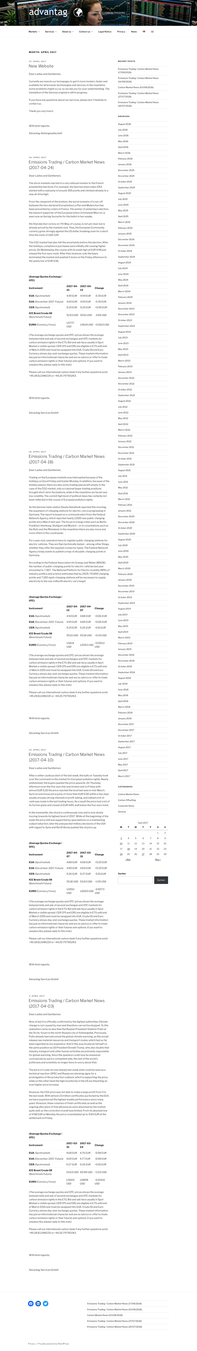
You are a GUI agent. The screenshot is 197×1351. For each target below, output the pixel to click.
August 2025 (124, 193)
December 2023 (126, 308)
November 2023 (126, 314)
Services (49, 31)
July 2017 (122, 753)
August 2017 (124, 747)
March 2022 (124, 429)
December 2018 (126, 655)
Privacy (121, 31)
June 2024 (123, 274)
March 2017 (124, 776)
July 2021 (122, 476)
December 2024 (126, 239)
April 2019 (123, 632)
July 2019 (122, 614)
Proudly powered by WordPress (53, 1343)
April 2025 (123, 216)
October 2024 (125, 251)
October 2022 (125, 389)
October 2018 (125, 666)
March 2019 (124, 637)
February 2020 (125, 574)
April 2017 (123, 770)
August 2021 (124, 470)
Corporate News (126, 805)
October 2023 (125, 320)
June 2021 (123, 481)
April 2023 (123, 354)
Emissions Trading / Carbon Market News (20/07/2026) (114, 1326)
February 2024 (125, 297)
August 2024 (124, 262)
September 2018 (126, 672)
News (134, 31)
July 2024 (123, 268)
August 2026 (124, 124)
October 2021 (125, 458)
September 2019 (126, 603)
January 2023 (125, 372)
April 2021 (123, 493)
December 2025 (126, 170)
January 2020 (125, 579)
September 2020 (126, 533)
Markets (33, 31)
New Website (41, 66)
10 (121, 843)
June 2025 (123, 204)
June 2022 (123, 412)
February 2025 (125, 228)
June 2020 (123, 551)
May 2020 (123, 556)
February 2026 (125, 158)
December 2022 (126, 378)
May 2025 (123, 210)
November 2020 (126, 522)
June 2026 (123, 135)
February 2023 (125, 366)
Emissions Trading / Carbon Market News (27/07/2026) (114, 1321)
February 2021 (125, 504)
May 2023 (123, 349)
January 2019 (124, 649)
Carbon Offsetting (127, 800)
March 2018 (124, 707)
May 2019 (123, 626)
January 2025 (125, 233)
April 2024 (123, 285)
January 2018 (124, 718)
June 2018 (123, 689)
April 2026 (123, 147)
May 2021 (123, 487)
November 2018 (126, 660)
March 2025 (124, 222)
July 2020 (123, 545)
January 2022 (124, 441)
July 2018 (122, 683)
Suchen (122, 873)
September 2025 (126, 187)
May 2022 (123, 418)
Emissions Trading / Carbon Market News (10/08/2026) (114, 1309)
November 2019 (126, 591)
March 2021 (124, 499)
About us (66, 31)
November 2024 (126, 245)
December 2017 (126, 724)
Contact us (84, 31)
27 (143, 854)
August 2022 (124, 401)
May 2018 (123, 695)
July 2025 (123, 199)
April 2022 (123, 424)
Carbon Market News (128, 794)
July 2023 (123, 337)
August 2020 (124, 539)
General (122, 811)
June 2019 (123, 620)
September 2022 (126, 395)
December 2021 (126, 447)
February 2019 (125, 643)
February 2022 (125, 435)
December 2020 (126, 516)
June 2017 (123, 759)
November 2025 (126, 176)
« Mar (128, 859)
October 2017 (125, 735)
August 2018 (124, 678)
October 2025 (125, 181)
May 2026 (123, 141)
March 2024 (124, 291)
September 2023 (126, 326)
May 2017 (123, 764)
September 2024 (126, 256)
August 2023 (124, 331)
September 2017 (126, 741)
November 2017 (126, 730)
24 (121, 854)
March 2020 (124, 568)
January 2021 (124, 510)
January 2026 (125, 164)
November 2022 (126, 383)
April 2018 (123, 701)
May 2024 (123, 279)
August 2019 (124, 608)
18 (128, 849)
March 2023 (124, 360)
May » (158, 859)
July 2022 (122, 406)
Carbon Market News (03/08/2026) (136, 87)
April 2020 (123, 562)
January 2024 (125, 303)
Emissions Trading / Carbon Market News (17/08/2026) (114, 1303)
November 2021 (126, 453)
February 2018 (125, 712)
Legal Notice (104, 31)
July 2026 (123, 129)
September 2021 (126, 464)
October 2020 (125, 528)
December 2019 (126, 585)
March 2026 (124, 153)
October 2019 (125, 597)
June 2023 (123, 343)
